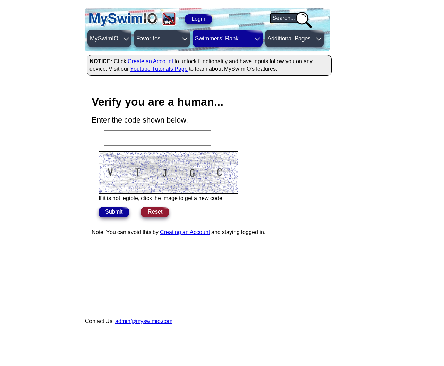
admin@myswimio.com (143, 321)
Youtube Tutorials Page (159, 69)
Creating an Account (185, 232)
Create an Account (150, 61)
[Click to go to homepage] (123, 19)
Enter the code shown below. (140, 120)
